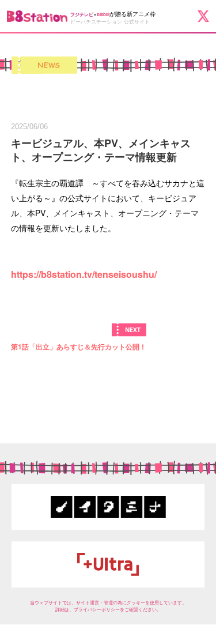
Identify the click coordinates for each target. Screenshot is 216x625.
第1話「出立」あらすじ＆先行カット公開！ (78, 346)
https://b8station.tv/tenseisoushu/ (84, 274)
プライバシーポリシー (97, 609)
